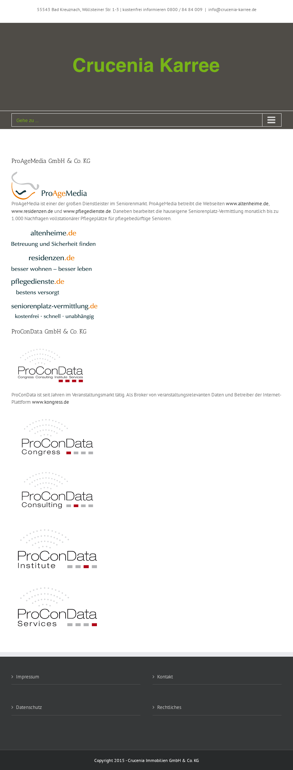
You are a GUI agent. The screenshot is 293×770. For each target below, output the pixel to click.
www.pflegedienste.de (87, 211)
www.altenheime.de (247, 203)
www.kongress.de (50, 402)
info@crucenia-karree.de (232, 9)
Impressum (27, 676)
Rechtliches (169, 707)
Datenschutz (29, 707)
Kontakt (165, 676)
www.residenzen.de (32, 211)
